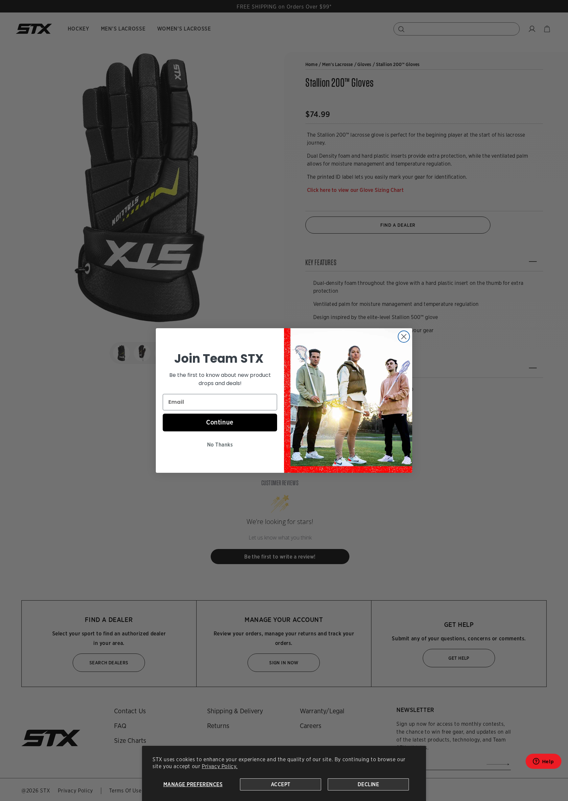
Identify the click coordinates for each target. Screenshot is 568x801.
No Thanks (220, 445)
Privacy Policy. (220, 766)
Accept (281, 784)
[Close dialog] (404, 336)
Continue (220, 422)
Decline (368, 784)
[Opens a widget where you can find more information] (543, 763)
